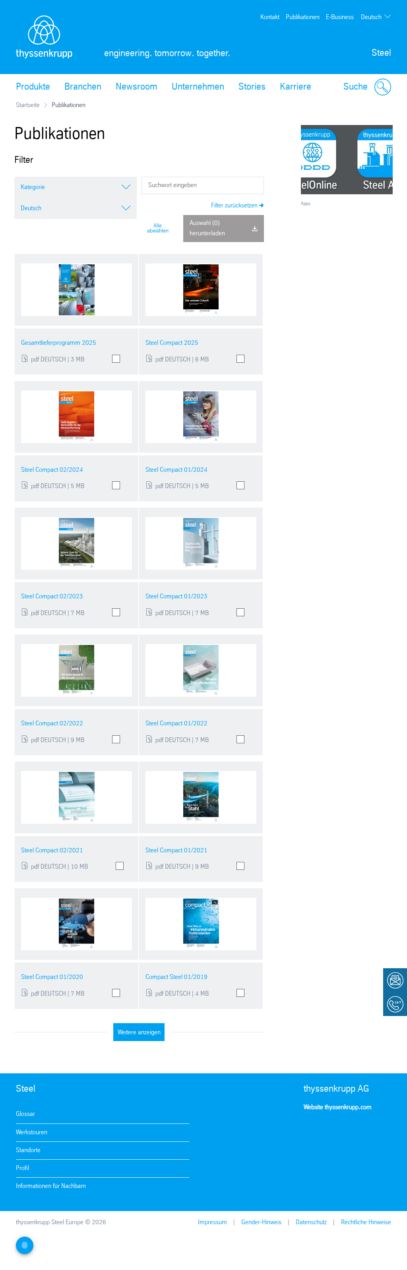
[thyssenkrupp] (44, 37)
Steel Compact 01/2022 (176, 724)
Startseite (28, 105)
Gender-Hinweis (261, 1222)
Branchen (82, 87)
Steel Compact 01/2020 (52, 977)
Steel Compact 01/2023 (176, 597)
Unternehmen (198, 87)
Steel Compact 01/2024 (176, 470)
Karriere (295, 87)
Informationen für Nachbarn (51, 1186)
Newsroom (136, 87)
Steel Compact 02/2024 (52, 470)
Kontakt (269, 17)
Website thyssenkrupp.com (338, 1107)
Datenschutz (311, 1222)
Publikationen (303, 17)
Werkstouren (31, 1132)
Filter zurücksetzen (234, 206)
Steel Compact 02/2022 (52, 724)
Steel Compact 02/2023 (52, 597)
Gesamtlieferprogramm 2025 (58, 343)
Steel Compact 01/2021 (176, 851)
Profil (22, 1168)
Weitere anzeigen (139, 1033)
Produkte (33, 87)
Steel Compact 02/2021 (52, 851)
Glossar (25, 1114)
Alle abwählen (158, 228)
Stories (252, 87)
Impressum (212, 1222)
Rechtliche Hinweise (366, 1222)
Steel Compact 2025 (171, 343)
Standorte (28, 1150)
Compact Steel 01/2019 (176, 977)
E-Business (340, 17)
